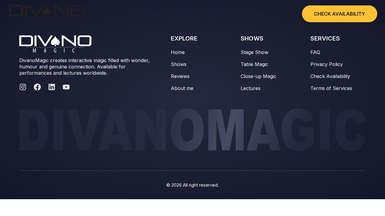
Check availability (339, 14)
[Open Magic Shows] (164, 13)
